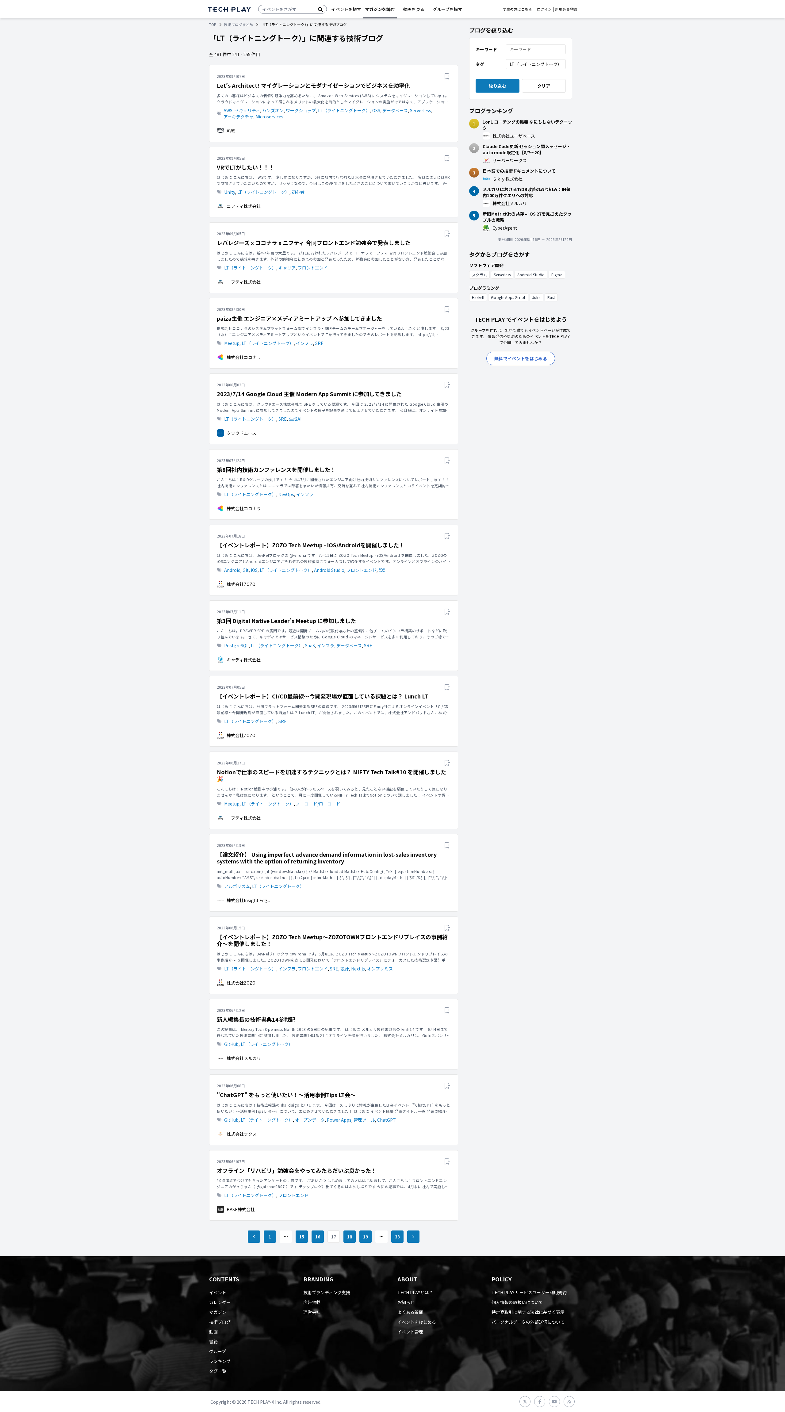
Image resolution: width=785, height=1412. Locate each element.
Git (246, 570)
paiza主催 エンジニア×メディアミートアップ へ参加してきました (299, 318)
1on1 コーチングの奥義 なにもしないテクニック (527, 125)
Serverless (420, 110)
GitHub (231, 1044)
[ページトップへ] (229, 9)
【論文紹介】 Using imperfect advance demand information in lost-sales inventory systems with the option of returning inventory (327, 858)
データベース (395, 110)
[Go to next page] (413, 1236)
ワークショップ (301, 110)
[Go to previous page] (254, 1236)
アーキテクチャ (238, 116)
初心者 (298, 192)
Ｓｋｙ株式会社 (507, 179)
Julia (536, 297)
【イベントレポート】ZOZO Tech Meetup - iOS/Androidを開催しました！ (310, 545)
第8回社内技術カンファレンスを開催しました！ (276, 469)
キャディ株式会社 (244, 659)
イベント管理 (410, 1332)
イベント (217, 1292)
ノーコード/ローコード (318, 804)
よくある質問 (410, 1312)
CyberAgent (504, 228)
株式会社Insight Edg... (248, 900)
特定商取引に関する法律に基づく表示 (528, 1312)
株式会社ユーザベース (513, 136)
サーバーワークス (509, 160)
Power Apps (339, 1120)
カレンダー (220, 1302)
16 (317, 1237)
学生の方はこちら (517, 9)
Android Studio (329, 570)
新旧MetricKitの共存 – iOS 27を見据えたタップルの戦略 (527, 217)
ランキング (220, 1361)
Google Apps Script (508, 297)
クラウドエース (241, 433)
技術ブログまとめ (238, 24)
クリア (543, 86)
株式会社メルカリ (244, 1058)
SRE (319, 343)
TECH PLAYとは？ (415, 1292)
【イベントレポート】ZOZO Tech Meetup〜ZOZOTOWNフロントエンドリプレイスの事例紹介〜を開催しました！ (332, 940)
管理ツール (364, 1120)
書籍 (213, 1341)
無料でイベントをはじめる (520, 358)
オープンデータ (310, 1120)
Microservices (269, 116)
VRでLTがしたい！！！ (245, 167)
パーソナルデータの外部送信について (528, 1322)
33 (397, 1237)
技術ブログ (220, 1322)
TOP (212, 24)
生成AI (295, 419)
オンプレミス (380, 969)
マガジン (217, 1312)
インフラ (304, 343)
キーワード (486, 49)
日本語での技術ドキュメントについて (519, 171)
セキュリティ (247, 110)
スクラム (479, 274)
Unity (229, 192)
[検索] (320, 9)
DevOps (286, 494)
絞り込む (497, 86)
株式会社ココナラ (244, 357)
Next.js (358, 969)
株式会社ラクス (242, 1134)
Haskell (478, 297)
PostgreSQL (236, 645)
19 (365, 1237)
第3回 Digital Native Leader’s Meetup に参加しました (286, 620)
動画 (213, 1332)
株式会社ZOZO (241, 584)
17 (333, 1237)
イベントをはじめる (416, 1322)
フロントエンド (313, 268)
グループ (217, 1351)
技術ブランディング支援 (326, 1292)
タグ (480, 64)
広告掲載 (311, 1302)
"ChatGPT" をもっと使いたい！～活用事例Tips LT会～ (286, 1094)
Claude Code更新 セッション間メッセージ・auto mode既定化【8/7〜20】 (527, 149)
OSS (376, 110)
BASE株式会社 (241, 1209)
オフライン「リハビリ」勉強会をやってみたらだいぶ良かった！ (297, 1170)
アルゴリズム (237, 886)
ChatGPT (386, 1120)
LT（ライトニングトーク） (344, 110)
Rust (551, 297)
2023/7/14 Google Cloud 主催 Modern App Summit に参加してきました (309, 393)
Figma (556, 274)
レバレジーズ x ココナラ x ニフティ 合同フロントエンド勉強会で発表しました (314, 242)
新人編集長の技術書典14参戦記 (256, 1019)
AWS (228, 110)
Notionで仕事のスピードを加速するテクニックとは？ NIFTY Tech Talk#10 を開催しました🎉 (331, 775)
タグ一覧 (217, 1371)
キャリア (287, 268)
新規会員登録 (566, 9)
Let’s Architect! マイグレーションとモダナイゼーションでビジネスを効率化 (313, 85)
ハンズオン (273, 110)
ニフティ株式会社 (244, 206)
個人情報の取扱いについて (517, 1302)
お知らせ (406, 1302)
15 (301, 1237)
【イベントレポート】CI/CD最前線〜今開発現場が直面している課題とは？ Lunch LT (322, 696)
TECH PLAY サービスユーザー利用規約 (529, 1292)
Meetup (231, 343)
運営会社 (311, 1312)
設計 (383, 570)
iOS (254, 570)
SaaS (310, 645)
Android (232, 570)
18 (349, 1237)
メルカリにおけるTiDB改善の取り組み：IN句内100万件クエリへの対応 (526, 192)
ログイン (544, 9)
